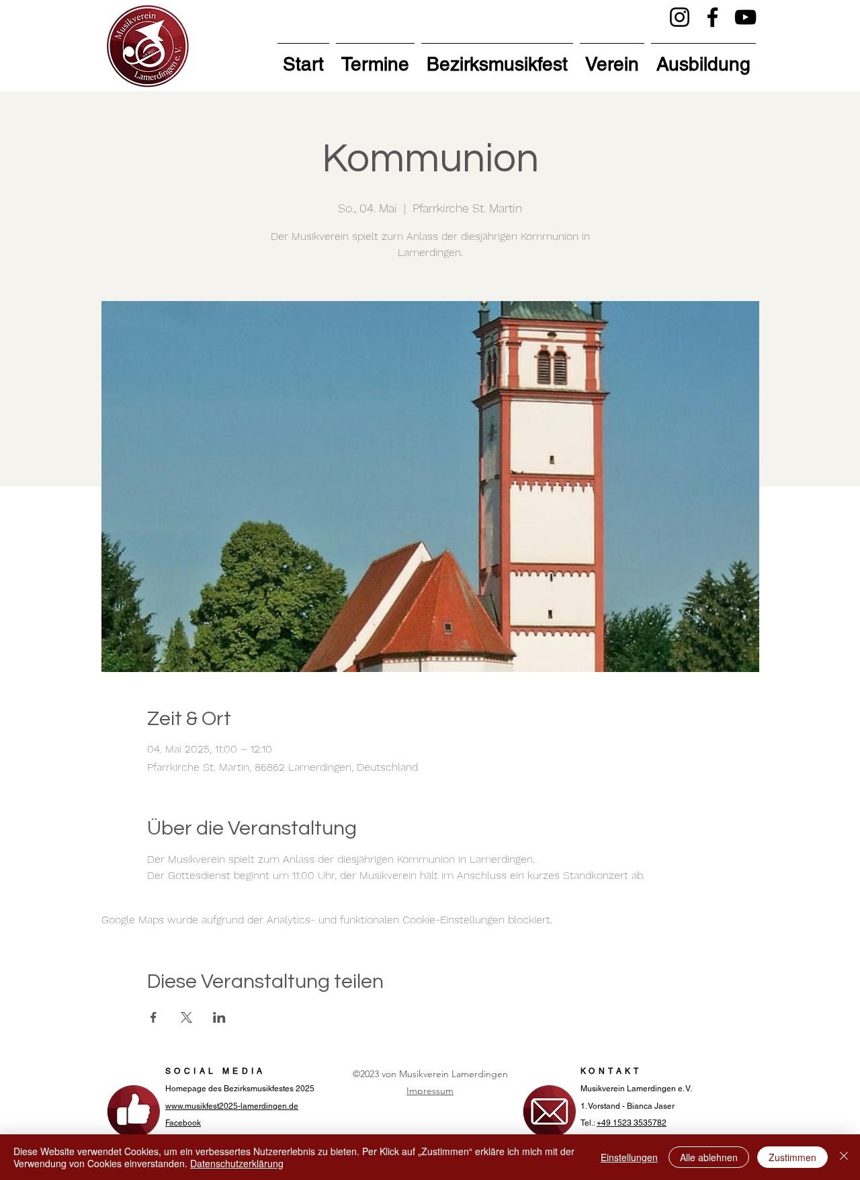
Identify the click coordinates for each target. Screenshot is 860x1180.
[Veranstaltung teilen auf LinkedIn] (219, 1017)
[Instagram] (679, 17)
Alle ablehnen (709, 1157)
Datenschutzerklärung (237, 1163)
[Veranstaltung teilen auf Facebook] (153, 1017)
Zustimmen (792, 1157)
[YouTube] (745, 17)
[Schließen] (844, 1157)
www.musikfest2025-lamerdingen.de (231, 1106)
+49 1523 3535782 (631, 1123)
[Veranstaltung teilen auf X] (186, 1017)
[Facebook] (712, 17)
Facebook (183, 1123)
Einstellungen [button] (629, 1157)
